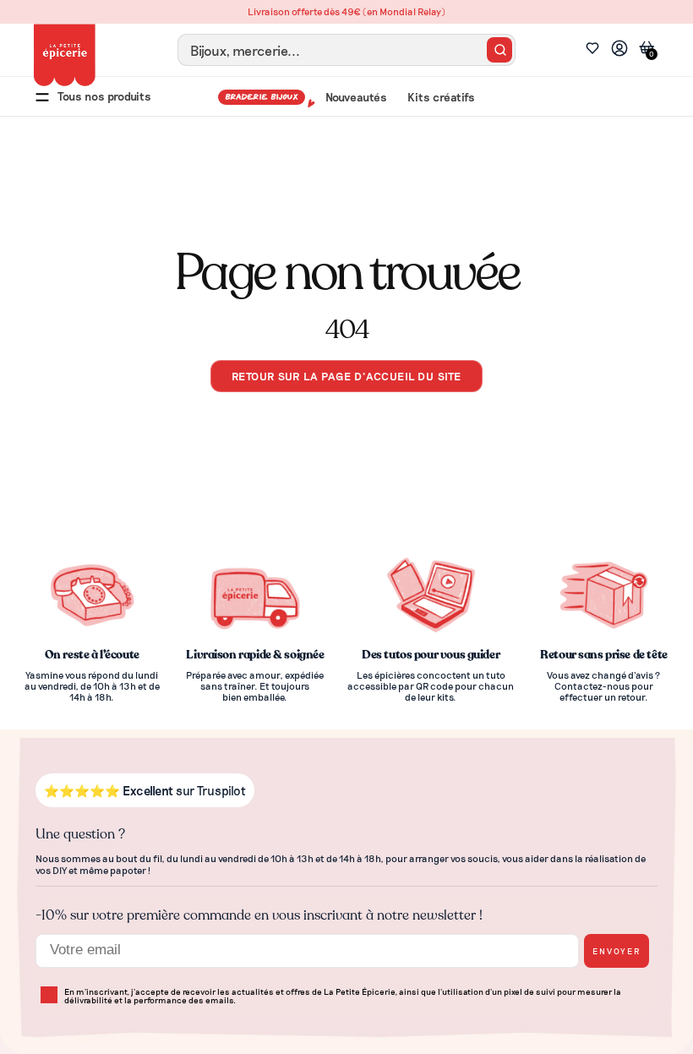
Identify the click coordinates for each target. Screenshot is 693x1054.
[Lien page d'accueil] (64, 55)
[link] (619, 50)
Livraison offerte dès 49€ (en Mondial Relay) (346, 11)
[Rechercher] (499, 50)
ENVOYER (616, 950)
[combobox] (346, 50)
